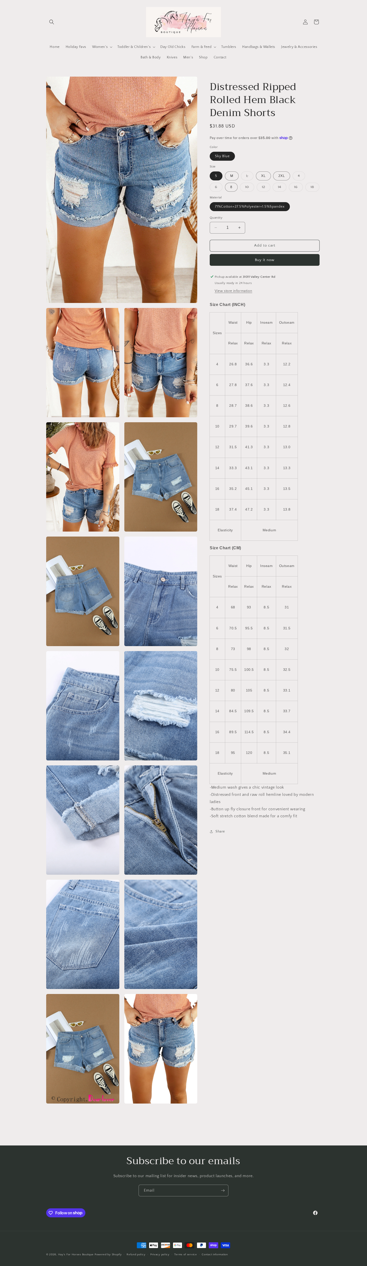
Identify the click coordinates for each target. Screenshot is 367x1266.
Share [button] (220, 831)
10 (249, 188)
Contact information (215, 1254)
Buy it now (264, 260)
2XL (281, 176)
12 (266, 188)
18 (315, 188)
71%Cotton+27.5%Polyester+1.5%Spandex (250, 207)
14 (282, 188)
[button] (51, 21)
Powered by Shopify (108, 1254)
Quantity (216, 217)
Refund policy (136, 1254)
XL (263, 176)
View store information (233, 291)
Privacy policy (160, 1254)
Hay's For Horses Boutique (76, 1254)
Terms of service (185, 1254)
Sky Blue (222, 156)
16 (298, 188)
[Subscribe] (222, 1190)
